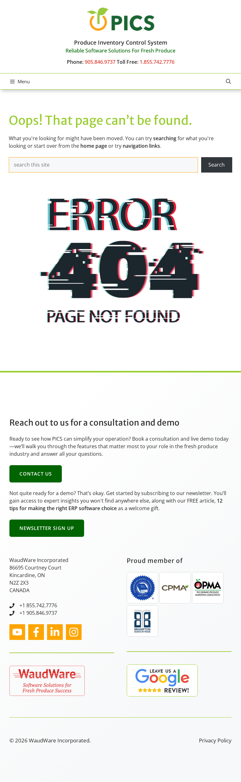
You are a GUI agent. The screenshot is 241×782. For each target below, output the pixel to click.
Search (216, 164)
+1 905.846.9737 (38, 612)
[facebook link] (36, 632)
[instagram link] (17, 632)
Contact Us (35, 474)
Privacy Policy (215, 740)
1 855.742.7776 (39, 605)
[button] (228, 81)
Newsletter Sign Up (46, 528)
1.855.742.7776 (157, 61)
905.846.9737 (100, 61)
